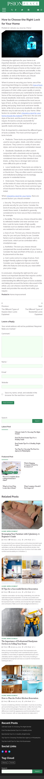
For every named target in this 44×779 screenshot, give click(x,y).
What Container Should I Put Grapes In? (32, 487)
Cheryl (28, 28)
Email (4, 372)
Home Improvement (18, 295)
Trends (12, 762)
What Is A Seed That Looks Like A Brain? (9, 487)
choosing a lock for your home (19, 196)
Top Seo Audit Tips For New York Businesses (16, 741)
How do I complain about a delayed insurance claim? (11, 478)
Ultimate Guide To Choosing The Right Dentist (27, 433)
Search (4, 418)
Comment (6, 334)
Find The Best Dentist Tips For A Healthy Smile (25, 439)
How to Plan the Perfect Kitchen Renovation (20, 698)
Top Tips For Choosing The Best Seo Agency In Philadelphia (27, 450)
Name (4, 362)
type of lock (37, 85)
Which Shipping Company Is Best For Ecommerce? (31, 465)
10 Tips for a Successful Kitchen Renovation (20, 589)
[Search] (12, 9)
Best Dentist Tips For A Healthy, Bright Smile (27, 444)
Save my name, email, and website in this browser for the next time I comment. (21, 394)
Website (5, 383)
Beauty (4, 762)
